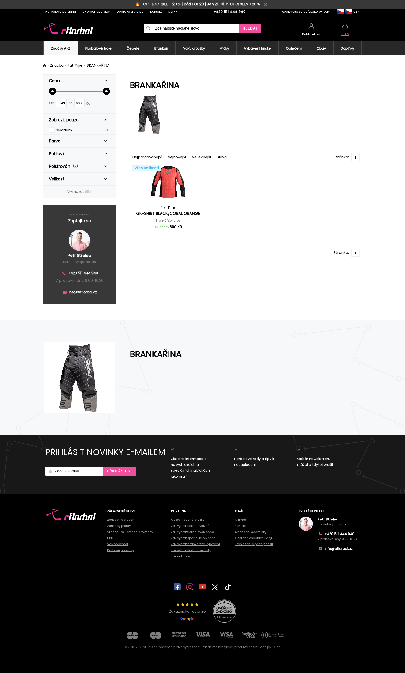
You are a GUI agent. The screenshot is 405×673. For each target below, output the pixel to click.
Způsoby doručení (121, 519)
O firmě (240, 519)
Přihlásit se (120, 471)
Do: (71, 103)
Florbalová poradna (60, 11)
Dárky (172, 11)
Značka (57, 65)
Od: (52, 103)
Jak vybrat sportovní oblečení (194, 538)
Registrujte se (292, 11)
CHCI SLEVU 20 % (245, 4)
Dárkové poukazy (120, 550)
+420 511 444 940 (230, 11)
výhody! (324, 11)
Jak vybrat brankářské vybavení (195, 544)
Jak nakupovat (182, 556)
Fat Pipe (75, 65)
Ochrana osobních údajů (254, 538)
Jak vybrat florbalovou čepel (193, 532)
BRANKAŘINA (98, 65)
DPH (110, 538)
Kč (88, 103)
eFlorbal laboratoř (96, 11)
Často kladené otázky (187, 519)
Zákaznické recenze (187, 611)
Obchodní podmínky (250, 532)
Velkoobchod (117, 544)
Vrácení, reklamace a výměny (130, 532)
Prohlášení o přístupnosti (254, 544)
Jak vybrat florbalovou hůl (190, 526)
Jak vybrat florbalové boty (191, 550)
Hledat (250, 28)
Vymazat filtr (79, 191)
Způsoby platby (119, 526)
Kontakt (156, 11)
